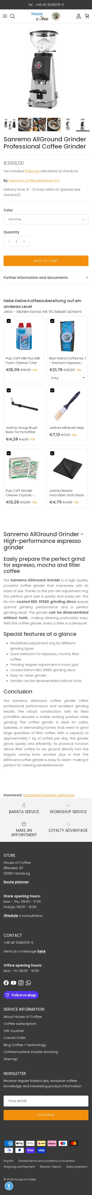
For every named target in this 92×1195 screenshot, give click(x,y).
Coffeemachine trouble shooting (31, 1051)
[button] (8, 1186)
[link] (24, 336)
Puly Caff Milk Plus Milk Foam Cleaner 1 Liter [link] (23, 360)
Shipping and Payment (19, 1167)
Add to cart (46, 260)
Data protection (76, 1167)
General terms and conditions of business (47, 1161)
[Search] (15, 16)
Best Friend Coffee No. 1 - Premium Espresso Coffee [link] (67, 360)
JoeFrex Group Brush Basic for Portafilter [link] (22, 430)
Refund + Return (50, 1167)
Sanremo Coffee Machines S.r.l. (34, 180)
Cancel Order (15, 1037)
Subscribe (46, 1115)
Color (8, 210)
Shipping (32, 171)
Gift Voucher (14, 1030)
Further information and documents (36, 277)
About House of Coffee (23, 1016)
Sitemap (11, 1059)
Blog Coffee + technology (25, 1044)
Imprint (8, 1161)
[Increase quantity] (25, 241)
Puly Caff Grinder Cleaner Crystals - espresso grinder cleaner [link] (20, 493)
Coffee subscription (20, 1023)
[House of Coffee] (46, 16)
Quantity (11, 232)
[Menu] (5, 16)
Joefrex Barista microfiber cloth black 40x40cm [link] (66, 493)
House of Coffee (25, 1179)
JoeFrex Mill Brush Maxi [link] (66, 428)
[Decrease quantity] (8, 241)
